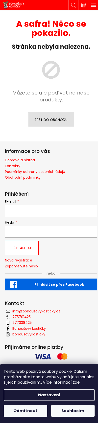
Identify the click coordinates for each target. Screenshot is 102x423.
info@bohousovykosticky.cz (36, 311)
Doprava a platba (20, 160)
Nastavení (49, 395)
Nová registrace (18, 260)
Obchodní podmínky (23, 177)
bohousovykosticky (28, 334)
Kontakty (12, 166)
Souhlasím (72, 411)
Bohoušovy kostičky (29, 328)
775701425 (21, 316)
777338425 (22, 322)
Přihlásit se (22, 247)
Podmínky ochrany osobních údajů (35, 171)
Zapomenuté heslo (21, 266)
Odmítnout (25, 411)
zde (76, 382)
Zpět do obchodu (51, 119)
